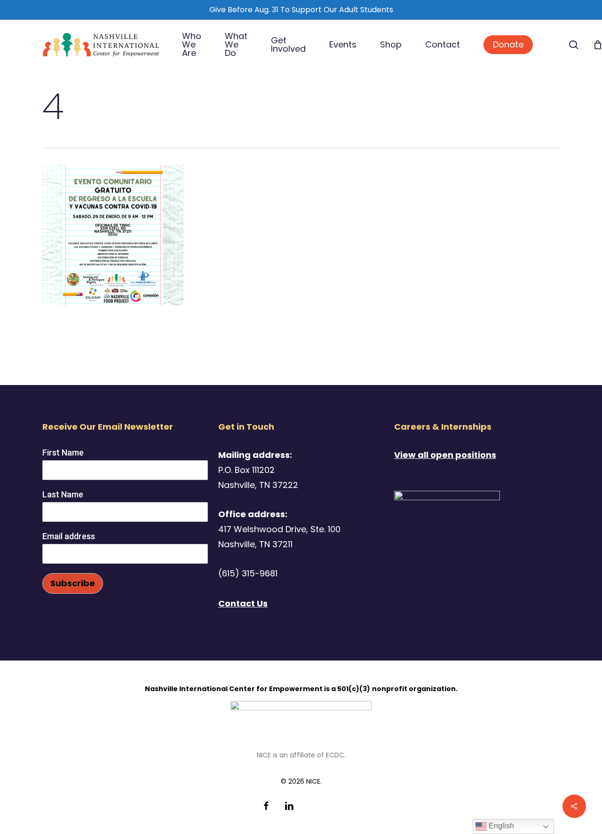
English (500, 826)
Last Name (62, 494)
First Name (63, 452)
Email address (68, 536)
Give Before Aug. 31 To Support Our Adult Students (301, 9)
